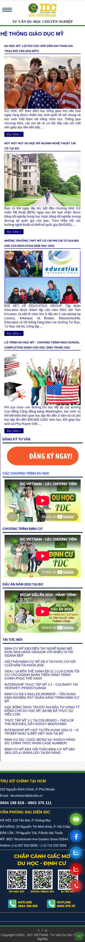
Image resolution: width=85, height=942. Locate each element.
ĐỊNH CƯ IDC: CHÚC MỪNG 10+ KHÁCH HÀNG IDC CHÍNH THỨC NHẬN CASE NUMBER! (40, 741)
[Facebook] (42, 930)
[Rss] (39, 930)
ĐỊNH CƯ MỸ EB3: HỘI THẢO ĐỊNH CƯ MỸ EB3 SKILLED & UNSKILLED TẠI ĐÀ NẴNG (40, 751)
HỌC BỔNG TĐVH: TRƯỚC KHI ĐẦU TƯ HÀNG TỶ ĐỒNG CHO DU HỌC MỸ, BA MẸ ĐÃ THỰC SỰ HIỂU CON (42, 711)
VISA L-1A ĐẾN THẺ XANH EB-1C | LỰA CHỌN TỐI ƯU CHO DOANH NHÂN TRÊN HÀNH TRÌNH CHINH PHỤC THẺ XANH (42, 675)
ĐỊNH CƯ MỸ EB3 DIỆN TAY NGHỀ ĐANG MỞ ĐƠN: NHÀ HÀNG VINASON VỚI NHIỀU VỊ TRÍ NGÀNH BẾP (39, 652)
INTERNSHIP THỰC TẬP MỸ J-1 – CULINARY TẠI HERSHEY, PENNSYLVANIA (41, 686)
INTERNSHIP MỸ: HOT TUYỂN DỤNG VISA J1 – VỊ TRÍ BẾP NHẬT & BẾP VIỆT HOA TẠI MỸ (41, 731)
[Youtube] (46, 930)
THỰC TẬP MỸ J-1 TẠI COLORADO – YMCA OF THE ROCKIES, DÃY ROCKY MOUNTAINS (39, 722)
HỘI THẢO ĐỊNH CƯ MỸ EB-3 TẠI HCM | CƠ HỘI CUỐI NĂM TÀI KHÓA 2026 (40, 663)
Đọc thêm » (14, 134)
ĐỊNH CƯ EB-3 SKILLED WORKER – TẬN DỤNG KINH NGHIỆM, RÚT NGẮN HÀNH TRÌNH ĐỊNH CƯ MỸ (42, 697)
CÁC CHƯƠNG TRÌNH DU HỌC (26, 473)
